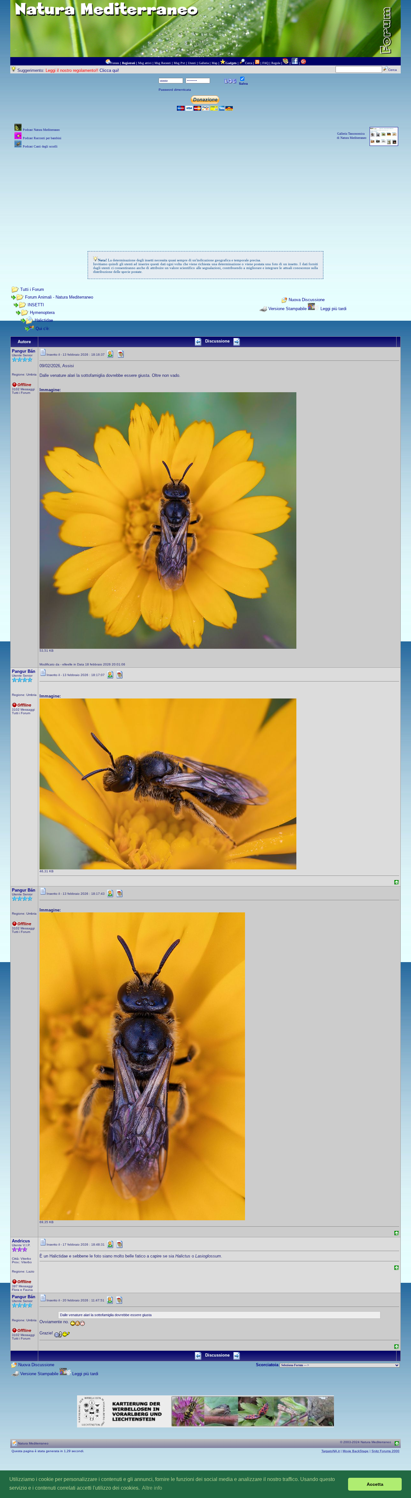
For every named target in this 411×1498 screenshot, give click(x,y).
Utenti (192, 63)
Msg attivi (145, 63)
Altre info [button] (152, 1488)
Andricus (21, 1241)
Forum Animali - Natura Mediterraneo (59, 297)
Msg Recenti (162, 63)
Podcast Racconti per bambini (42, 138)
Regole (275, 63)
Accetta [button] (375, 1484)
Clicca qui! (109, 70)
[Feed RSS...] (257, 63)
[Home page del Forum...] (107, 63)
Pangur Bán (23, 351)
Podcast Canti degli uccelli (40, 146)
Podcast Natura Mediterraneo (41, 129)
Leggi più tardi (333, 308)
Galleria (204, 63)
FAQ (265, 63)
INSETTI (36, 304)
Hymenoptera (42, 312)
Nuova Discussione (307, 300)
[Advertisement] (205, 195)
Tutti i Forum (32, 289)
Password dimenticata (175, 89)
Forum (114, 63)
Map (214, 63)
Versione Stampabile (287, 308)
